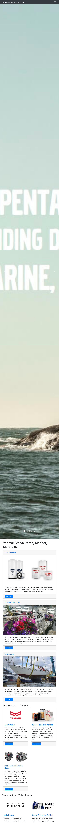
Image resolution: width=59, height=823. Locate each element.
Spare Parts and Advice (42, 725)
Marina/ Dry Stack (12, 602)
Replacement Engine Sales (14, 767)
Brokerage (9, 654)
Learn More (9, 596)
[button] (4, 271)
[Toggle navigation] (55, 2)
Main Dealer (10, 725)
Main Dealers (10, 552)
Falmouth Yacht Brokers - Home (13, 2)
